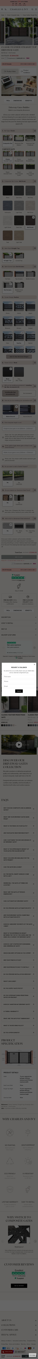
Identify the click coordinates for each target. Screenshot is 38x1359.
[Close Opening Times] (34, 664)
